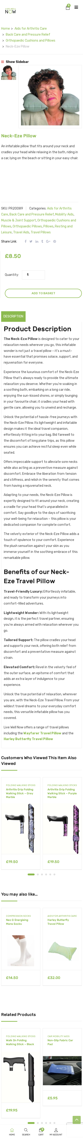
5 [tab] (50, 874)
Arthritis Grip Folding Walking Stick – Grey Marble (19, 793)
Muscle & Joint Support (18, 220)
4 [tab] (46, 874)
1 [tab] (31, 874)
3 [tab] (42, 874)
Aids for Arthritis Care (31, 29)
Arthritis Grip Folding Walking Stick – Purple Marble (62, 793)
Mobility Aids (64, 214)
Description (13, 316)
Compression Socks (18, 916)
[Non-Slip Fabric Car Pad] (62, 1071)
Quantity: (12, 275)
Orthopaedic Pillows (27, 226)
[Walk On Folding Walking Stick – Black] (20, 1077)
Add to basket (43, 293)
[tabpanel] (21, 825)
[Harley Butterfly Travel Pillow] (62, 950)
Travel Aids (21, 232)
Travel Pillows (41, 232)
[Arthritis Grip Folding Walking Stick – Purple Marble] (62, 828)
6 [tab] (54, 874)
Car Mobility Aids (58, 1036)
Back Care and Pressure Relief (28, 35)
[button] (67, 8)
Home (5, 29)
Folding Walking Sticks (20, 785)
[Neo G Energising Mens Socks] (20, 950)
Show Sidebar (17, 62)
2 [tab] (38, 874)
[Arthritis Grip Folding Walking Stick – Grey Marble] (20, 828)
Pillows (48, 226)
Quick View (21, 842)
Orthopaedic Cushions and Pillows (30, 40)
